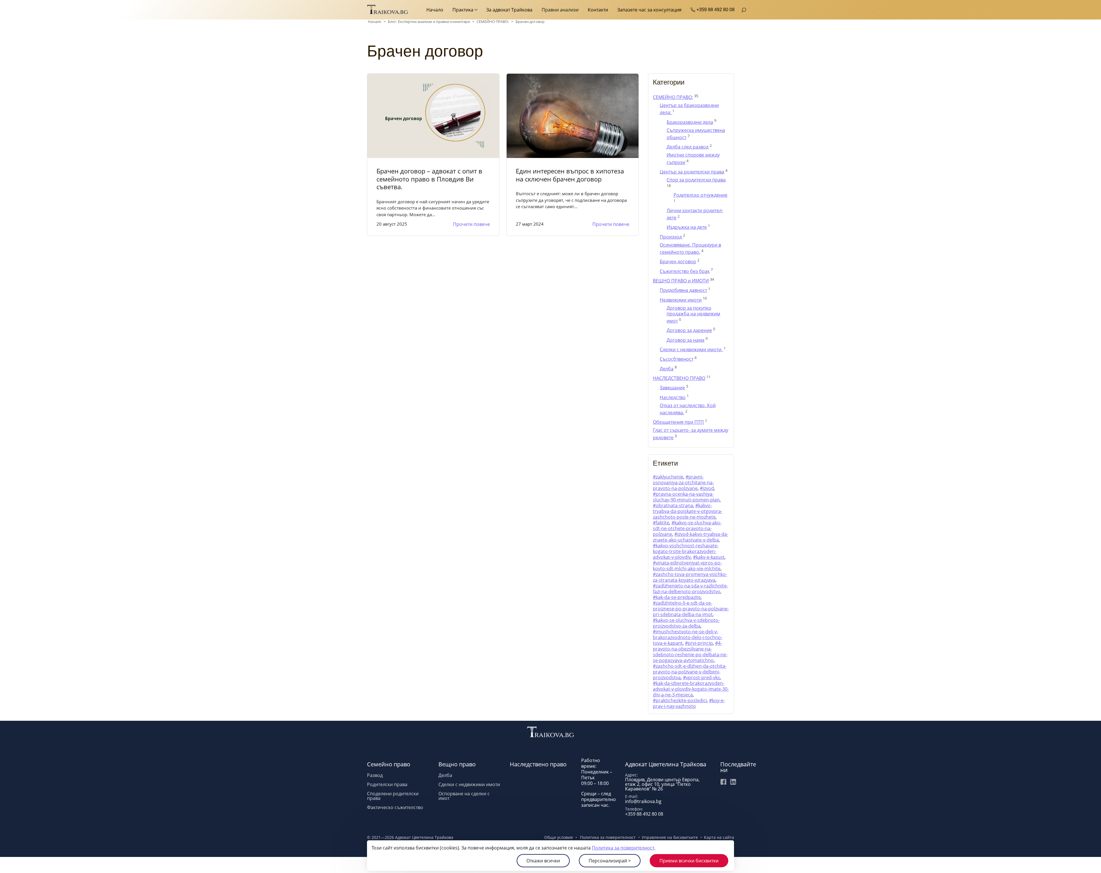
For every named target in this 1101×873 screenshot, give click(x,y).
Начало (434, 9)
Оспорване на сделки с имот (464, 795)
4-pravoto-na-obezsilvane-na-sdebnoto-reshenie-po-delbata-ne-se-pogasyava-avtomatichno (690, 651)
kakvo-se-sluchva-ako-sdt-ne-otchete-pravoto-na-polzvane (687, 528)
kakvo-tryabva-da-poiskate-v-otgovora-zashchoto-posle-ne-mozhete (687, 511)
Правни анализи (560, 9)
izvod (708, 488)
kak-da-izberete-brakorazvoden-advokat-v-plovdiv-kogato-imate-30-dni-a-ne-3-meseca (691, 689)
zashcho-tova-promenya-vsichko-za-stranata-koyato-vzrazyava (690, 577)
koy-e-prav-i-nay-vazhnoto (689, 703)
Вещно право (457, 764)
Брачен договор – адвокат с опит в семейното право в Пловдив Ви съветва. (429, 179)
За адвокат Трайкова (509, 9)
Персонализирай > (610, 861)
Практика (462, 9)
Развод (375, 775)
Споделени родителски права (393, 795)
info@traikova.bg (643, 801)
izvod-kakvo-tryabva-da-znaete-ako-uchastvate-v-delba (690, 537)
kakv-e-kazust (710, 557)
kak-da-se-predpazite (678, 597)
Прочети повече (471, 224)
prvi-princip (700, 643)
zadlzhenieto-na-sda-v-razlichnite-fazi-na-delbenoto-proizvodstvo (690, 589)
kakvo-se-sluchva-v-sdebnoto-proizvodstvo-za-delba (686, 623)
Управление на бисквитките (670, 837)
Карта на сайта (719, 837)
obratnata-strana (674, 505)
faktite (662, 522)
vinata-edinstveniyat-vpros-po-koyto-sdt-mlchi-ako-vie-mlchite (687, 566)
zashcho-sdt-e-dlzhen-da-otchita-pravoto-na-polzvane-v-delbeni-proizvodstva (690, 672)
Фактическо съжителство (395, 807)
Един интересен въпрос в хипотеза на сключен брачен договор (570, 175)
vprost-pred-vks (703, 677)
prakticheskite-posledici (681, 700)
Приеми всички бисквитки (689, 861)
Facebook (723, 782)
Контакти (598, 9)
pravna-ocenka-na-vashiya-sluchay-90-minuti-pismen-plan (686, 497)
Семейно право (388, 764)
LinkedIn (733, 782)
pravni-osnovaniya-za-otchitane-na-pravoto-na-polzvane (683, 482)
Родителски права (387, 784)
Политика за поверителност (623, 848)
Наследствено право (538, 764)
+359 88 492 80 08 (715, 9)
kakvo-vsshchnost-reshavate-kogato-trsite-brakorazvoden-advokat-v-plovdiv (686, 551)
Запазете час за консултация (649, 9)
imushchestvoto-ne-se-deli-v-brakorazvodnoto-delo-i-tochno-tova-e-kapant (687, 637)
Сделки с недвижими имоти (469, 784)
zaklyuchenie (669, 477)
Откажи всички (543, 861)
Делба (445, 775)
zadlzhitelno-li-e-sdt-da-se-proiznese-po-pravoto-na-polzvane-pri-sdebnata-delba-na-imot (691, 609)
